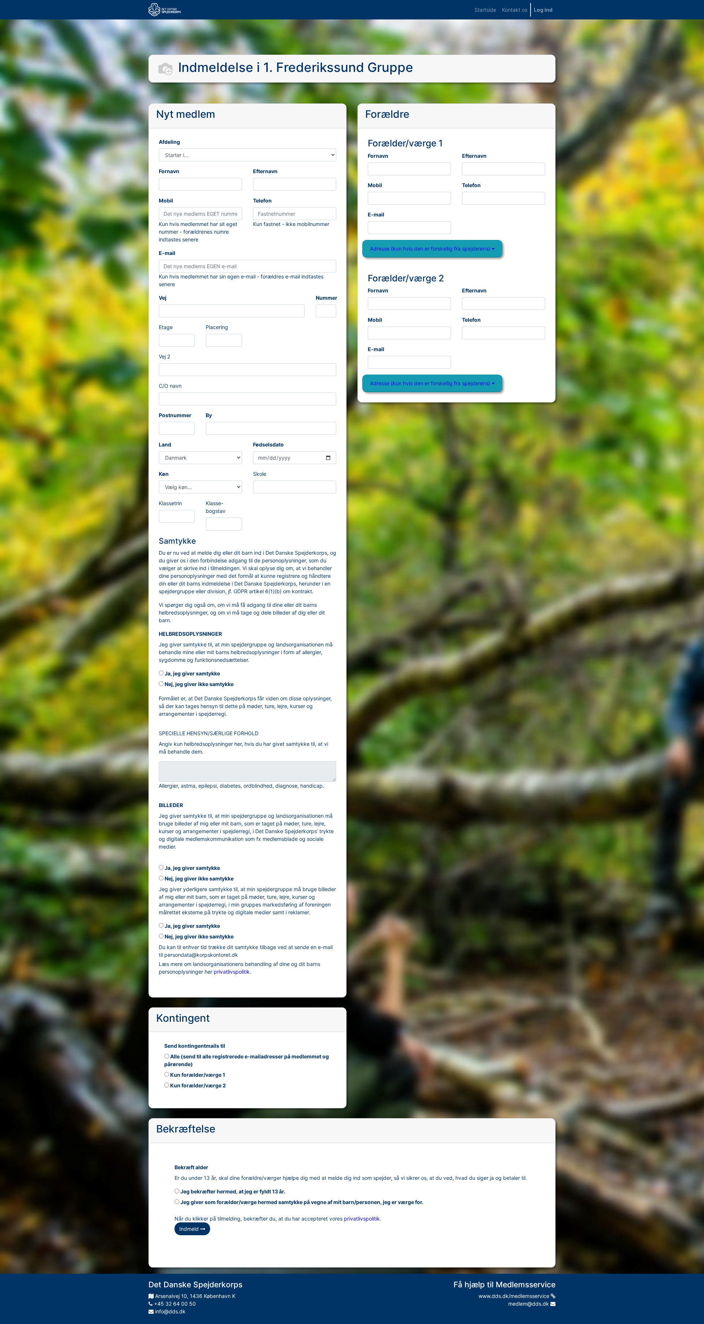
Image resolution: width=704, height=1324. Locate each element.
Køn (164, 474)
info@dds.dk (170, 1311)
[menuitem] (485, 10)
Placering (217, 327)
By (209, 415)
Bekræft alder (191, 1167)
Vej (162, 298)
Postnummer (175, 415)
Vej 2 (164, 356)
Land (165, 444)
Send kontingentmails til (194, 1046)
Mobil (166, 200)
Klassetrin (170, 503)
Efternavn (265, 171)
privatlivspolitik (232, 972)
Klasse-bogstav (215, 507)
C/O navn (170, 386)
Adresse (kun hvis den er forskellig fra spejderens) (431, 248)
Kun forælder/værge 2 (197, 1085)
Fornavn (169, 171)
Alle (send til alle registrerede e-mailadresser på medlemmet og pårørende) (246, 1060)
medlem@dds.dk (529, 1304)
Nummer (326, 298)
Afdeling (169, 142)
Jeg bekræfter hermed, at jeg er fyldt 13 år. (232, 1191)
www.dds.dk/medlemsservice (514, 1296)
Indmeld (189, 1229)
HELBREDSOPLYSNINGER (190, 634)
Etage (166, 327)
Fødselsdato (268, 444)
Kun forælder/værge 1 (197, 1075)
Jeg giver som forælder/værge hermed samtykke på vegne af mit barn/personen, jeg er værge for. (301, 1202)
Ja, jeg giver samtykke (192, 673)
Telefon (262, 200)
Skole (259, 474)
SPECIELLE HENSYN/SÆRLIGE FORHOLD (208, 733)
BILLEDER (171, 805)
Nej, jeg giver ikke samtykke (199, 684)
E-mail (167, 253)
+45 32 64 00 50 (174, 1304)
